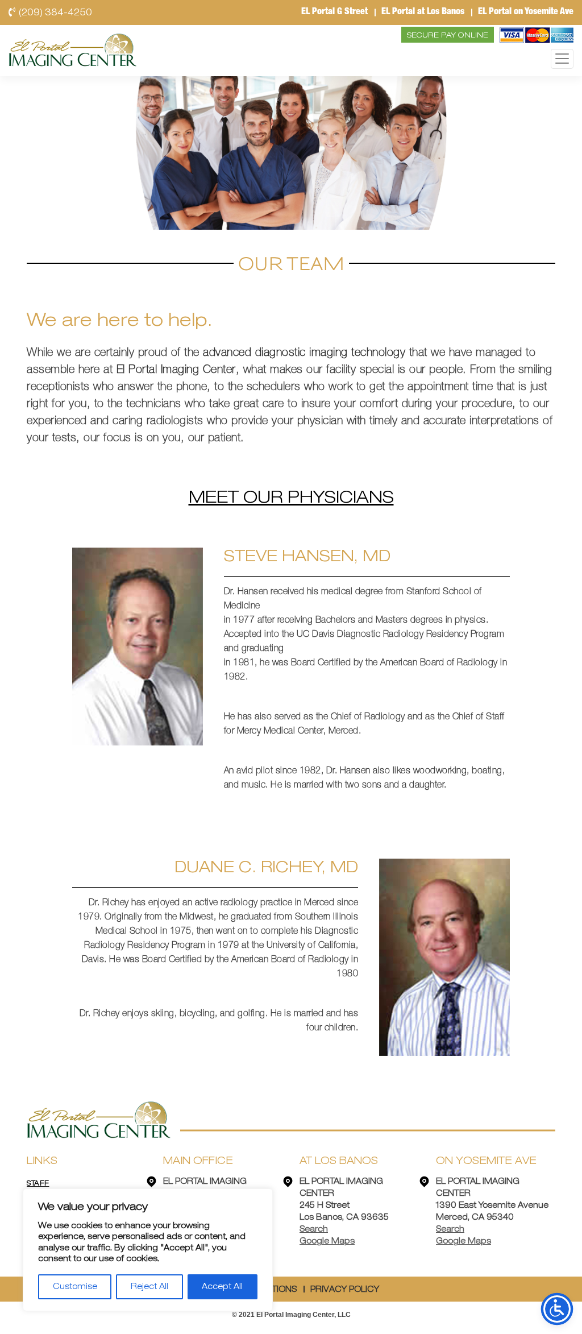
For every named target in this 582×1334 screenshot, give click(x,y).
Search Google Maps (327, 1235)
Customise (75, 1287)
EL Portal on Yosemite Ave (525, 12)
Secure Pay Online (447, 35)
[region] (148, 1249)
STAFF (38, 1183)
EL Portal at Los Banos (422, 12)
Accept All (222, 1287)
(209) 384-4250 (55, 12)
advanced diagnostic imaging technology (304, 353)
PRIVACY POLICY (344, 1290)
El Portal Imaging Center (176, 370)
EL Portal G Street (334, 12)
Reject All (149, 1287)
